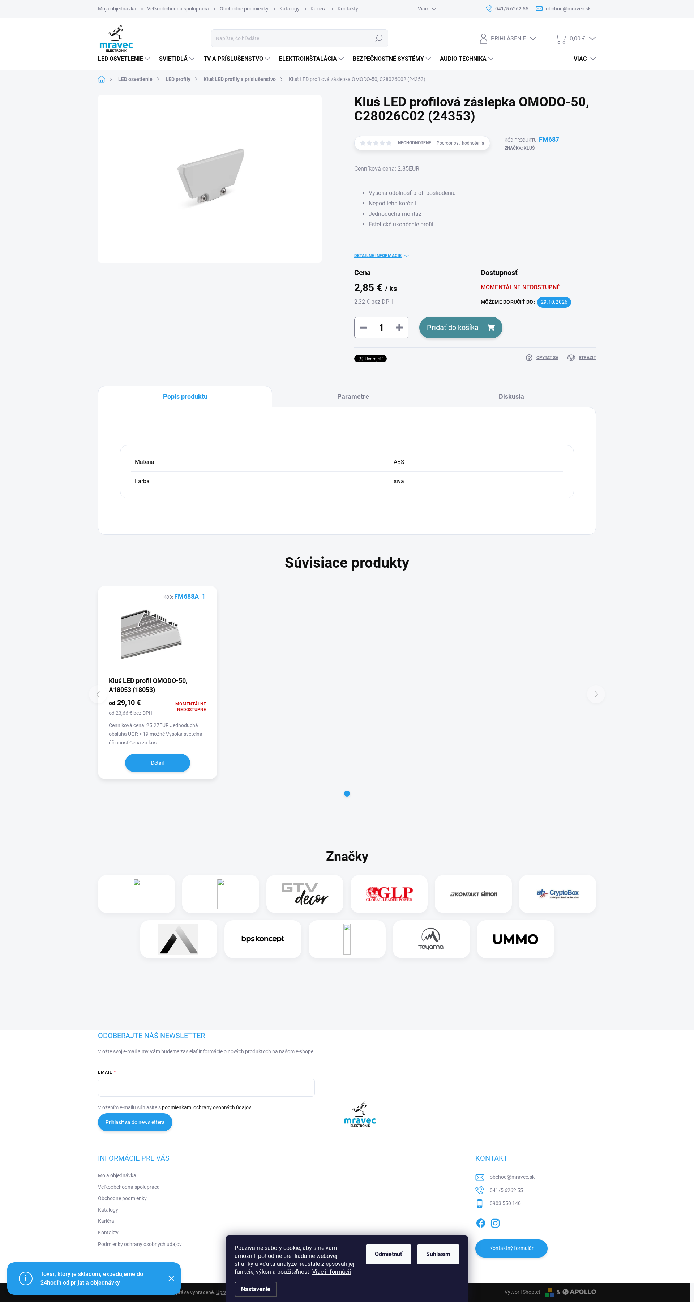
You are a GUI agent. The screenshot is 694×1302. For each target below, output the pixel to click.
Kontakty (348, 9)
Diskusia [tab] (511, 396)
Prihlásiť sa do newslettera (135, 1122)
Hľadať (379, 38)
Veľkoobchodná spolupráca (178, 9)
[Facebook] (480, 1221)
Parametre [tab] (353, 396)
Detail (157, 763)
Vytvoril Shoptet (522, 1292)
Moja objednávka (117, 9)
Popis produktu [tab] (185, 396)
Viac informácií (331, 1271)
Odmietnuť (388, 1254)
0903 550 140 (505, 1203)
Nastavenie (255, 1289)
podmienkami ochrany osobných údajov (206, 1107)
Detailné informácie (378, 255)
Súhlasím (438, 1254)
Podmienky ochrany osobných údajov (140, 1244)
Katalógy (289, 9)
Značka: (520, 148)
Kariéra (318, 9)
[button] (347, 793)
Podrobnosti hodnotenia (460, 143)
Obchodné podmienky (244, 9)
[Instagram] (495, 1221)
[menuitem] (125, 59)
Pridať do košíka (453, 327)
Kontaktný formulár (511, 1248)
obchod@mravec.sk (512, 1177)
